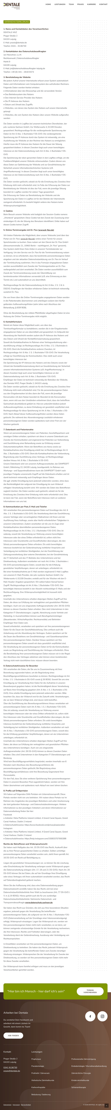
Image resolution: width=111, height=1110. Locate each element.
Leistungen (60, 4)
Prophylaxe (36, 1059)
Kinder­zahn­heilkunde (80, 1080)
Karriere (91, 4)
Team (71, 4)
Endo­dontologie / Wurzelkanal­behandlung (89, 1066)
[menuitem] (49, 4)
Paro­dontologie (37, 1066)
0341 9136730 (10, 1067)
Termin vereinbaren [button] (90, 991)
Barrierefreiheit (26, 1105)
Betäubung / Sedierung (41, 1094)
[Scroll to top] (106, 1105)
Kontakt (103, 4)
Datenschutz (7, 1105)
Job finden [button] (13, 1036)
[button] (90, 1016)
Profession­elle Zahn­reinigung (83, 1059)
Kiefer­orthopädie (38, 1087)
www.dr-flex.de (46, 230)
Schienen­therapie (78, 1087)
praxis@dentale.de (11, 1071)
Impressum (16, 1105)
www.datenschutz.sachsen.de (39, 902)
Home (48, 4)
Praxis (80, 4)
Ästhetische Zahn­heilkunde (42, 1080)
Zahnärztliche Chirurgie (81, 1073)
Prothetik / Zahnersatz (40, 1073)
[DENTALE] (11, 6)
